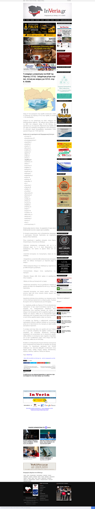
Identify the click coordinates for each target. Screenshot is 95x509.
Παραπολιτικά (35, 476)
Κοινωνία (30, 360)
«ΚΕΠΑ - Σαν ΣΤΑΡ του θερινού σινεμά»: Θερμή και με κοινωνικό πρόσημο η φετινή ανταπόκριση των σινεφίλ (66, 322)
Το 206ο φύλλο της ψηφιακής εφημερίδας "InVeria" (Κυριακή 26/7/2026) (66, 331)
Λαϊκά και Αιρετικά (52, 476)
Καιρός (36, 478)
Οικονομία (42, 476)
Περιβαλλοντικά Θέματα (32, 479)
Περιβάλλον (25, 478)
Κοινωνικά (39, 478)
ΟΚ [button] (93, 507)
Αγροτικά (39, 476)
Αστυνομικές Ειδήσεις (33, 475)
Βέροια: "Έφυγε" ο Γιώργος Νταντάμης (65, 327)
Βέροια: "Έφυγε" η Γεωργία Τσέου (66, 316)
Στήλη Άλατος (37, 479)
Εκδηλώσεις (30, 476)
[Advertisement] (39, 417)
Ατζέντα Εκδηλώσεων (39, 475)
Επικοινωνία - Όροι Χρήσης (33, 0)
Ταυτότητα (27, 0)
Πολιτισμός (49, 475)
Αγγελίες (33, 478)
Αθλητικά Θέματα (26, 476)
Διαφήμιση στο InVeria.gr (40, 0)
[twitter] (68, 1)
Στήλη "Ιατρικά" (50, 479)
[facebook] (67, 1)
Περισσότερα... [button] (28, 507)
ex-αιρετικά (29, 478)
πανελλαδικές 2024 (42, 498)
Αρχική (24, 0)
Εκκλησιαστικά (45, 475)
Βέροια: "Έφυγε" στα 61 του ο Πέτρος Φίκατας (65, 313)
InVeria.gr (25, 83)
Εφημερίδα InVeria (44, 478)
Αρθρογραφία (46, 476)
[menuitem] (24, 20)
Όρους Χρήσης (38, 376)
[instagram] (70, 1)
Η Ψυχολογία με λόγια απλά (44, 479)
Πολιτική (28, 475)
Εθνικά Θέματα (49, 478)
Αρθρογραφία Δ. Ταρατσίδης (44, 496)
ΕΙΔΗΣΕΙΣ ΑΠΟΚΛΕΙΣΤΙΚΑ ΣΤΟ (36, 427)
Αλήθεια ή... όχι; (26, 479)
